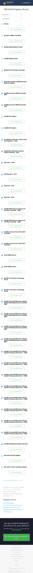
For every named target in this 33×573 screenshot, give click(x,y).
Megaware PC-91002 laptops (11, 507)
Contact (16, 560)
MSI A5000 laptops (8, 503)
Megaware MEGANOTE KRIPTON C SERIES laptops (13, 511)
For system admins (16, 554)
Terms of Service (16, 558)
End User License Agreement (16, 556)
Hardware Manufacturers (16, 550)
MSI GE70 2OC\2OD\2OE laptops (12, 505)
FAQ (16, 563)
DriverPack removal (16, 548)
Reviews (16, 565)
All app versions (16, 546)
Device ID (16, 552)
